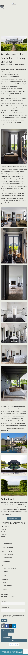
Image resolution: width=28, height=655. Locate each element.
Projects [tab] (3, 532)
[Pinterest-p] (3, 626)
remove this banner (20, 652)
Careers (5, 582)
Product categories (8, 554)
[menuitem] (11, 644)
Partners (5, 571)
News (4, 575)
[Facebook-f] (7, 626)
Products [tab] (3, 529)
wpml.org (13, 651)
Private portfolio (7, 543)
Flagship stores (7, 557)
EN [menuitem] (17, 644)
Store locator (6, 561)
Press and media (7, 585)
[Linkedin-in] (14, 626)
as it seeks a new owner (19, 69)
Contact (5, 589)
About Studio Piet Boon (9, 568)
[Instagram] (10, 626)
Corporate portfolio (8, 547)
